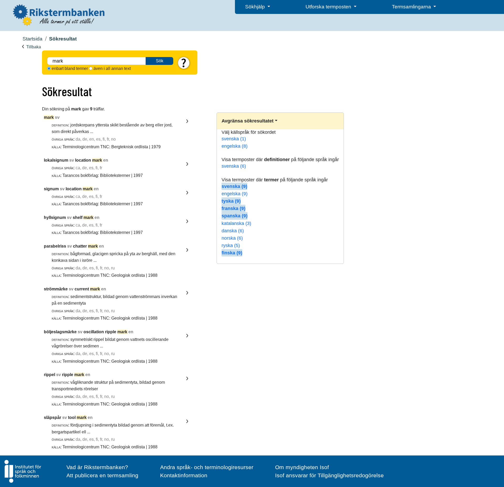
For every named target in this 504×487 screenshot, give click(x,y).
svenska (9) (234, 186)
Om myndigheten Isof (302, 467)
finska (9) (232, 252)
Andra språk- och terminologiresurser (206, 467)
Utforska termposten (329, 6)
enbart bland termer (70, 68)
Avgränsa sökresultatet (248, 121)
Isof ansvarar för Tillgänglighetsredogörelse (329, 475)
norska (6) (232, 238)
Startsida (33, 39)
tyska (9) (231, 201)
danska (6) (233, 230)
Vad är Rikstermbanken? (97, 467)
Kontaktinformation (183, 475)
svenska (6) (234, 166)
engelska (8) (235, 146)
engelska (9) (235, 193)
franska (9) (233, 208)
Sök (159, 61)
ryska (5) (231, 245)
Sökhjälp (255, 6)
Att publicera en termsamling (102, 475)
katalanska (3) (236, 223)
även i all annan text (112, 68)
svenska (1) (234, 138)
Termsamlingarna (412, 6)
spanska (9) (235, 215)
